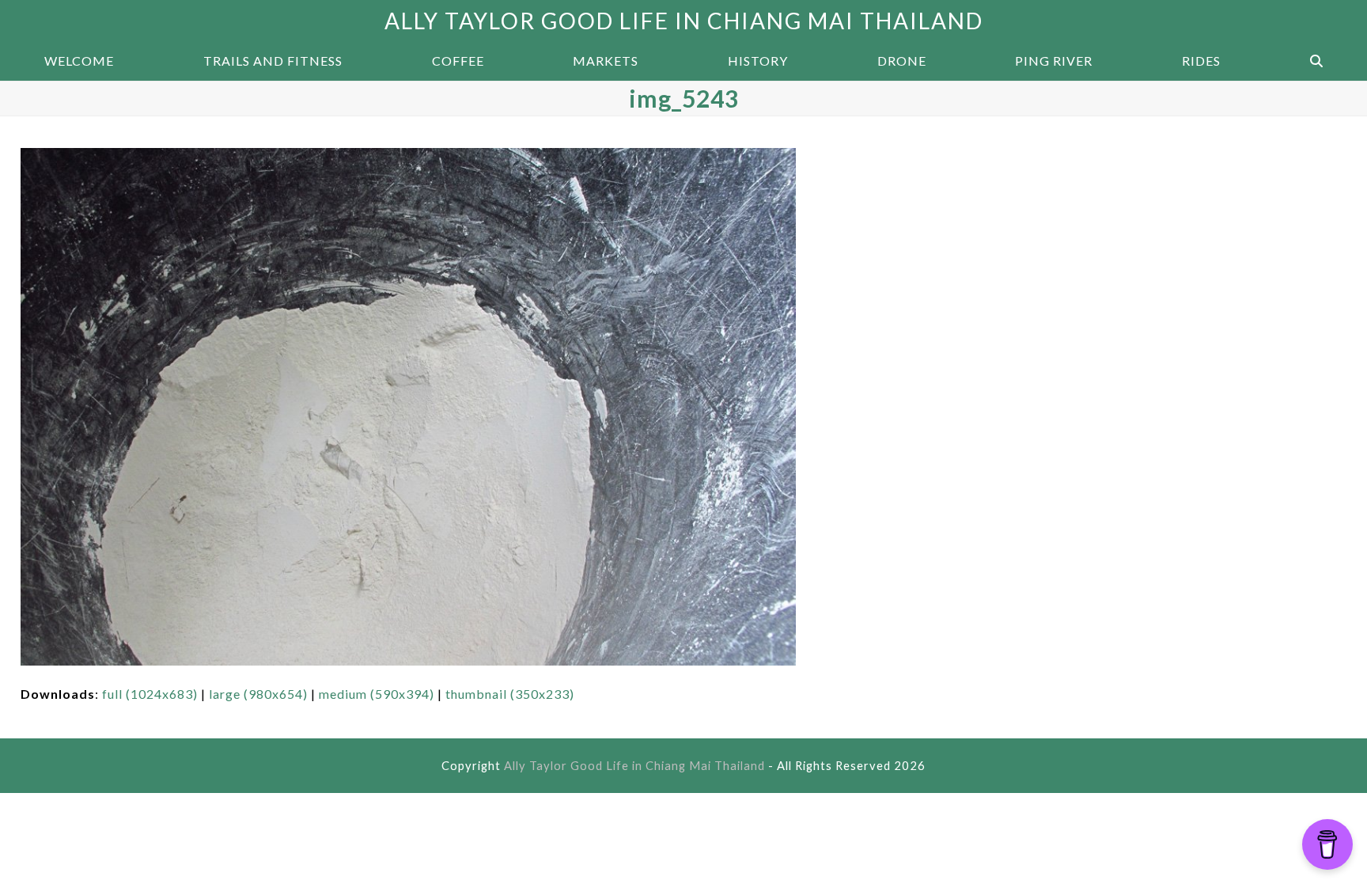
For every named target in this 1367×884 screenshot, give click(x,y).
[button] (1316, 61)
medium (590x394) (376, 693)
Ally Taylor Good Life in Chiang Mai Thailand (683, 20)
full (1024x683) (150, 693)
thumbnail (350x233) (509, 693)
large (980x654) (258, 693)
